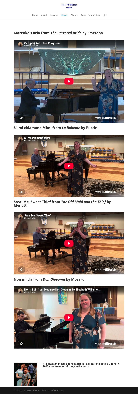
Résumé (54, 15)
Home (35, 15)
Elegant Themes (32, 390)
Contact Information (90, 15)
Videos (64, 15)
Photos (74, 15)
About (44, 15)
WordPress (58, 390)
